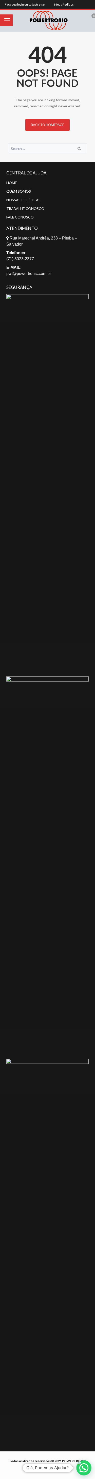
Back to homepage (47, 125)
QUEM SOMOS (18, 191)
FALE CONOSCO (20, 217)
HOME (11, 183)
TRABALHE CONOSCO (25, 208)
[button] (83, 1467)
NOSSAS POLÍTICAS (23, 200)
